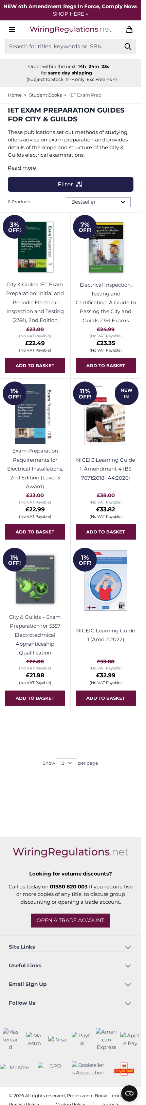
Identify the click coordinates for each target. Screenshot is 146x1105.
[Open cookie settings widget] (129, 1093)
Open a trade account (70, 920)
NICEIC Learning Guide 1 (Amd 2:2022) (105, 635)
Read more (22, 168)
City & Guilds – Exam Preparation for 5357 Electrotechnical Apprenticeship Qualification (35, 635)
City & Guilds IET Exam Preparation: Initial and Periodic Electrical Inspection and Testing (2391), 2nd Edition (35, 302)
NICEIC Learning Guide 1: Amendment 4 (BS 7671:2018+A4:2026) (105, 469)
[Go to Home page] (70, 29)
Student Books (45, 95)
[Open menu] (12, 30)
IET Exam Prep (85, 95)
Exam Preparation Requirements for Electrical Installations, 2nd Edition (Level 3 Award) (35, 468)
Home (15, 95)
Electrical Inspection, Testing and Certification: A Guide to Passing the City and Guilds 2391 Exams (106, 303)
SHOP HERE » (70, 14)
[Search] (128, 46)
